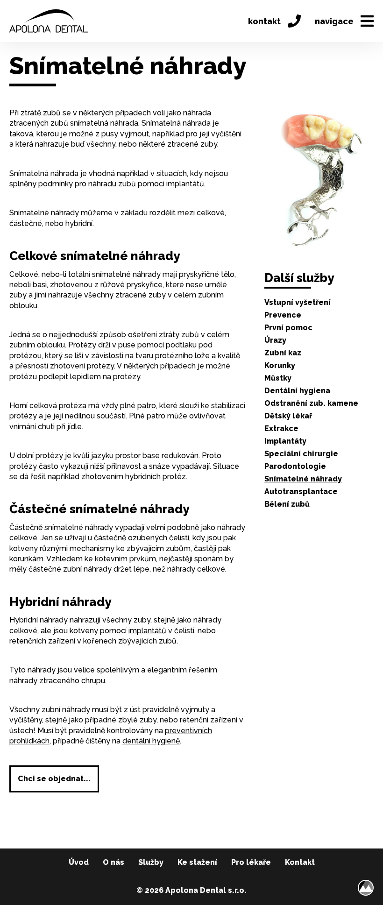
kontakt (264, 21)
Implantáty (285, 441)
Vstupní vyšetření (297, 302)
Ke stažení (197, 862)
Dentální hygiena (297, 390)
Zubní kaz (282, 352)
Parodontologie (295, 466)
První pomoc (288, 327)
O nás (113, 862)
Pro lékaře (251, 862)
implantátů (185, 183)
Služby (150, 862)
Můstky (277, 378)
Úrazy (275, 340)
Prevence (282, 315)
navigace (334, 21)
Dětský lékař (288, 415)
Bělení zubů (287, 504)
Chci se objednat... (54, 778)
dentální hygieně (151, 740)
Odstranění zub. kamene (311, 403)
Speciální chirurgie (301, 453)
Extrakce (281, 428)
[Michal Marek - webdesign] (366, 887)
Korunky (279, 365)
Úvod (79, 862)
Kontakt (300, 862)
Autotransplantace (301, 491)
